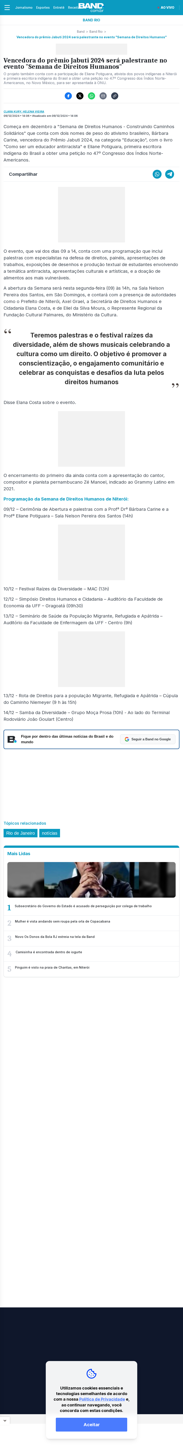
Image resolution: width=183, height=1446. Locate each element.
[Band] (91, 7)
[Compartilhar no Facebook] (68, 95)
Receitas (75, 7)
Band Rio (96, 31)
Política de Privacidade (102, 1399)
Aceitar (91, 1424)
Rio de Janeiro (20, 833)
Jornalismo (24, 7)
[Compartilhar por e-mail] (103, 95)
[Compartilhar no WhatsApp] (91, 95)
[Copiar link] (114, 95)
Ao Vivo (167, 7)
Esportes (43, 7)
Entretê (58, 7)
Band (81, 31)
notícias (49, 833)
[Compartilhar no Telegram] (169, 174)
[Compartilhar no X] (79, 95)
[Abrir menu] (7, 7)
